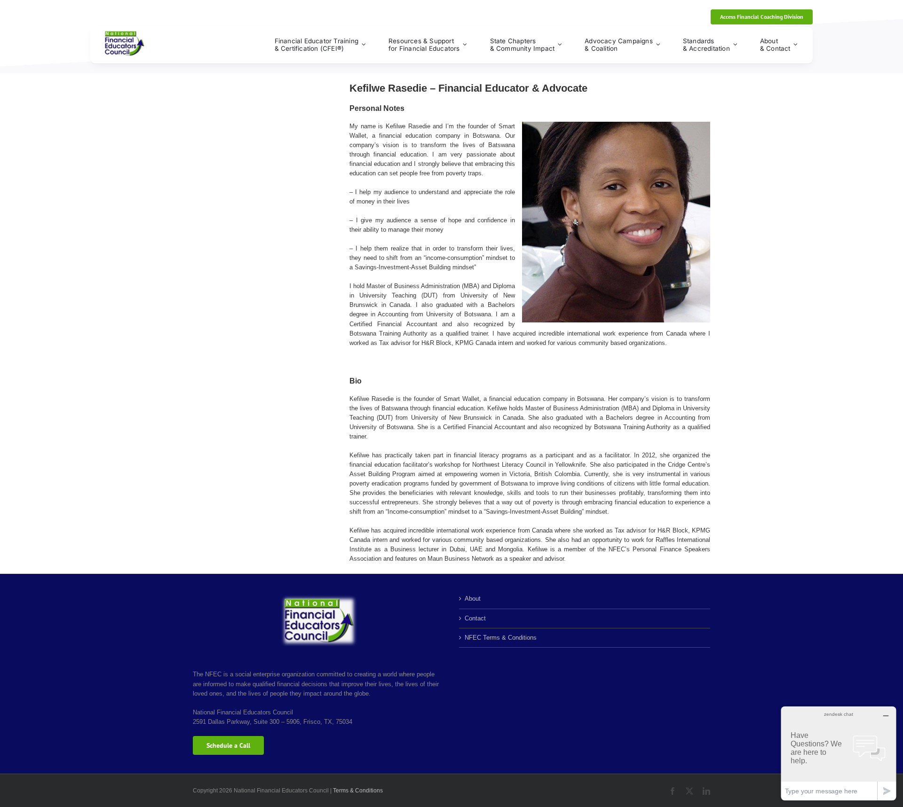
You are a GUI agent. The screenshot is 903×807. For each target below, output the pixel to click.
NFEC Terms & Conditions (501, 637)
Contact (475, 618)
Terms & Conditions (358, 790)
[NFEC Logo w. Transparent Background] (124, 33)
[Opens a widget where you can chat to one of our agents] (838, 753)
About (473, 598)
